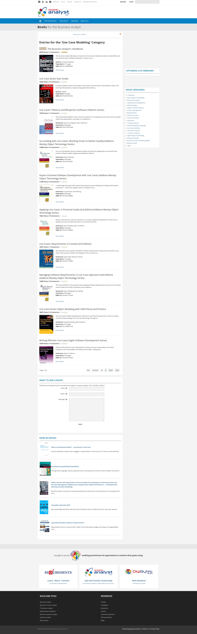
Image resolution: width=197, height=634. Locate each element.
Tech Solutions (139, 580)
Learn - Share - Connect (58, 580)
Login (131, 2)
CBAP (129, 146)
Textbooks (130, 120)
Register (123, 2)
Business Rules (132, 143)
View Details (60, 70)
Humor (69, 2)
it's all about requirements (58, 583)
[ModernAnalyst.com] (98, 572)
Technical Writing (133, 118)
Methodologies (132, 105)
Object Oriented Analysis (135, 108)
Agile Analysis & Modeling (135, 136)
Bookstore (104, 608)
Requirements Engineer (48, 611)
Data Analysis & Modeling (135, 98)
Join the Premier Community (98, 580)
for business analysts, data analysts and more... (99, 583)
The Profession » (50, 21)
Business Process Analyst (48, 605)
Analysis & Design (133, 138)
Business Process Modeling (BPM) (138, 141)
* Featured (130, 95)
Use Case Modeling (133, 128)
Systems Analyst (45, 617)
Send (80, 424)
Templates (77, 2)
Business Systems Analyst (48, 614)
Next (110, 370)
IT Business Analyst (46, 608)
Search (83, 34)
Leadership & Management (136, 103)
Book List (76, 34)
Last (117, 370)
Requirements (132, 113)
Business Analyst (45, 602)
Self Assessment (106, 617)
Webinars (74, 21)
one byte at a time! (139, 583)
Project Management (134, 110)
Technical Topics (132, 115)
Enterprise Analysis (133, 100)
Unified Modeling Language (136, 125)
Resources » (64, 21)
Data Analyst (44, 620)
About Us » (85, 21)
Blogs (63, 2)
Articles (56, 2)
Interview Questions (90, 2)
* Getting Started (133, 123)
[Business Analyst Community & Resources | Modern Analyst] (54, 12)
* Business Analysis (133, 130)
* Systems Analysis (133, 133)
